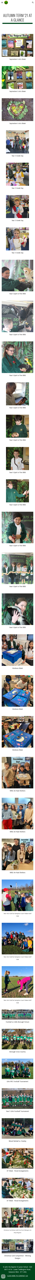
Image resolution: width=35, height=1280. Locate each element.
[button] (2, 2)
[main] (17, 18)
